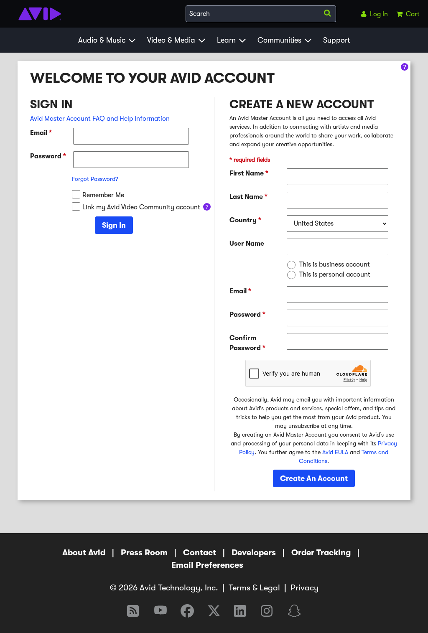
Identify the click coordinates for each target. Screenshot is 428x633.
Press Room (144, 552)
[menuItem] (373, 14)
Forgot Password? (95, 178)
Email (41, 133)
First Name (248, 173)
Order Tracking (321, 552)
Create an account (314, 478)
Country (245, 220)
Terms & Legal (254, 587)
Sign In (114, 225)
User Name (246, 243)
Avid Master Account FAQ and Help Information (100, 118)
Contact (199, 552)
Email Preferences (207, 565)
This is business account (334, 264)
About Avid (83, 552)
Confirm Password (247, 343)
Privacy (304, 587)
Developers (254, 552)
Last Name (248, 197)
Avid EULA (335, 452)
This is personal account (334, 274)
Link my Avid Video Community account (141, 207)
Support (336, 40)
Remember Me (103, 195)
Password (48, 156)
